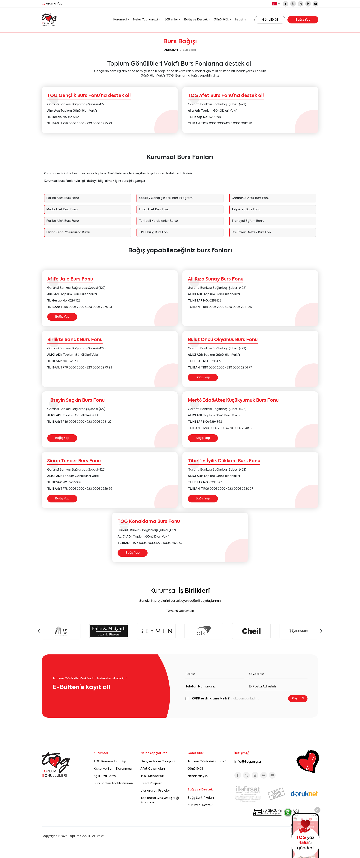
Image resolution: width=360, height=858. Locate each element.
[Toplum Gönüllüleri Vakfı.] (49, 19)
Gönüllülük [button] (222, 19)
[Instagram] (300, 4)
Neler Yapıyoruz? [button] (146, 19)
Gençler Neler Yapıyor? (157, 761)
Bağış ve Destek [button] (196, 19)
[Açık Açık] (276, 793)
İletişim (240, 19)
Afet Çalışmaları (152, 768)
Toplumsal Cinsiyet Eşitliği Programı (159, 800)
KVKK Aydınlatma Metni (210, 698)
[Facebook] (285, 4)
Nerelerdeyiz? (198, 776)
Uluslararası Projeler (155, 790)
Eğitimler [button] (171, 19)
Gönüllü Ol (195, 768)
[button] (276, 4)
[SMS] (305, 835)
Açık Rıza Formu (105, 776)
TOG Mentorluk (152, 776)
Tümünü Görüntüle (180, 611)
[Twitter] (293, 4)
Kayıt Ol (298, 698)
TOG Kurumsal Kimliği (110, 761)
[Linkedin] (308, 4)
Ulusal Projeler (151, 783)
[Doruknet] (304, 793)
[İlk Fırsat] (248, 793)
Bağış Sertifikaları (201, 797)
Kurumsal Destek (200, 805)
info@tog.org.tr (247, 761)
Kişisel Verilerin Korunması (113, 768)
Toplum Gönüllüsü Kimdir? (207, 761)
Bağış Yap (62, 316)
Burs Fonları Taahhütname (113, 783)
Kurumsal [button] (120, 19)
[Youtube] (315, 4)
